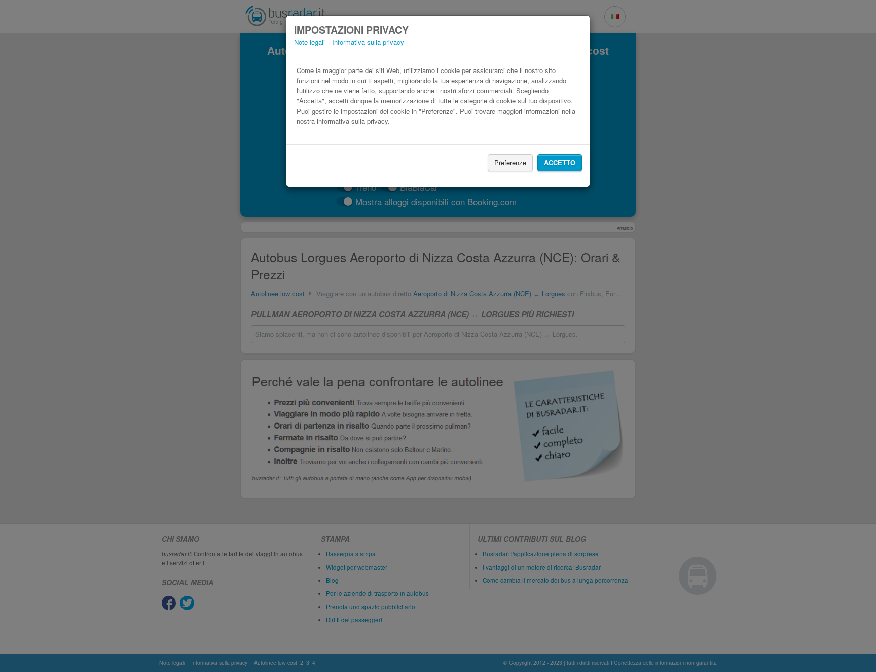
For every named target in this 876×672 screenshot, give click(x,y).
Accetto (559, 162)
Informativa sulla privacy (368, 42)
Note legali (309, 42)
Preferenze (510, 162)
